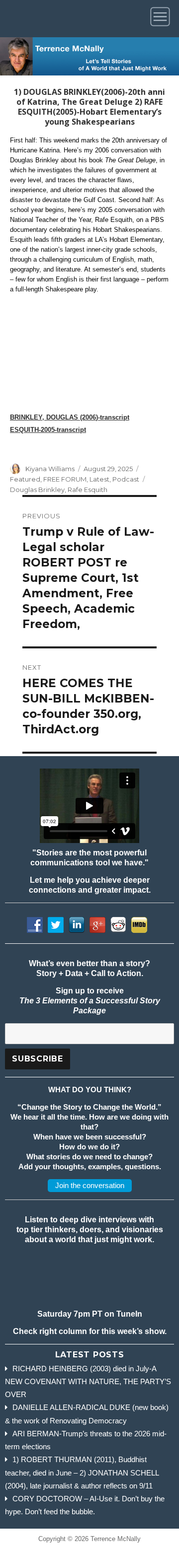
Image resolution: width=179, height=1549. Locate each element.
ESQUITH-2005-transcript (48, 429)
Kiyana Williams (50, 469)
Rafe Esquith (87, 489)
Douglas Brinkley (37, 489)
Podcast (125, 479)
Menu (162, 18)
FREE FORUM (65, 479)
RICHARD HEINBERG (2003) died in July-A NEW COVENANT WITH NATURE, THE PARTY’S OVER (88, 1381)
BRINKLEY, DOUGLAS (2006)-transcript (69, 417)
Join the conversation (89, 1185)
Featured (25, 479)
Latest (99, 479)
